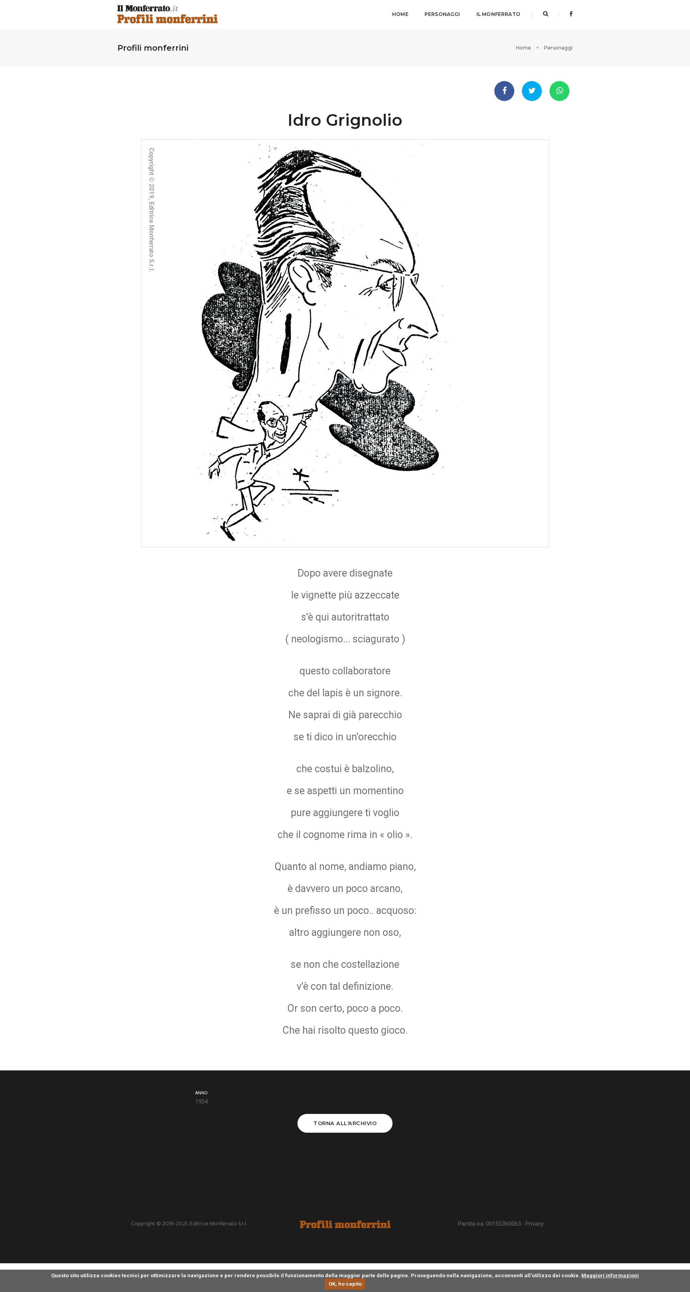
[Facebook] (569, 14)
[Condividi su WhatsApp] (559, 91)
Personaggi (442, 14)
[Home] (167, 14)
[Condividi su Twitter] (532, 91)
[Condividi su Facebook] (504, 91)
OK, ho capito (345, 1284)
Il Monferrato (498, 14)
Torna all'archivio (345, 1123)
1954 (201, 1101)
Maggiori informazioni (610, 1275)
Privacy (534, 1224)
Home (400, 14)
